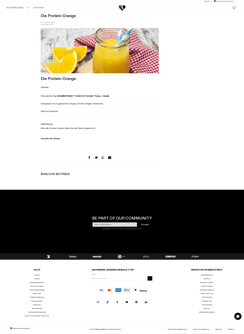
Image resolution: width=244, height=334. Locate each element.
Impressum (37, 305)
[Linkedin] (146, 302)
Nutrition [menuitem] (38, 7)
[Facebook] (117, 302)
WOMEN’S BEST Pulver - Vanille (83, 96)
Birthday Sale (207, 297)
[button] (224, 1)
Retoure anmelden (36, 286)
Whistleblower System (207, 312)
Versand (37, 279)
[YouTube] (127, 302)
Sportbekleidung (207, 275)
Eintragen (145, 224)
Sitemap (218, 329)
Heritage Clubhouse (207, 290)
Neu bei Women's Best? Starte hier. (37, 316)
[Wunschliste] (234, 8)
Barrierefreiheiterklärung (36, 312)
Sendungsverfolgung (37, 290)
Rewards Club (207, 301)
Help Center (37, 294)
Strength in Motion (207, 282)
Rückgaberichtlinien (37, 282)
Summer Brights (207, 286)
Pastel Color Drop (207, 294)
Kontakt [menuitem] (207, 1)
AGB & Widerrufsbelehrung (177, 329)
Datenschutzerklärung (201, 329)
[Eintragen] (150, 278)
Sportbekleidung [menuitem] (14, 7)
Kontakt (37, 275)
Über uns (207, 308)
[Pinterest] (136, 302)
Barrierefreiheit (37, 308)
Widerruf (231, 329)
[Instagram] (98, 302)
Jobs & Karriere (207, 305)
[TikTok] (107, 302)
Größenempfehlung (37, 297)
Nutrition (207, 279)
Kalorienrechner (37, 301)
